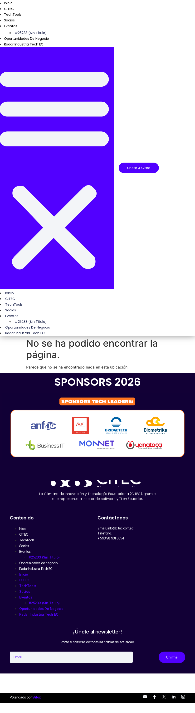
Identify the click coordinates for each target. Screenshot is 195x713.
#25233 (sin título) (31, 32)
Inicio (9, 293)
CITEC (9, 8)
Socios (9, 20)
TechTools (12, 14)
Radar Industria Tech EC (24, 44)
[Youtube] (145, 697)
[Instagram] (183, 697)
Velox (36, 697)
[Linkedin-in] (173, 697)
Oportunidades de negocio (26, 38)
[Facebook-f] (154, 697)
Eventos (10, 26)
